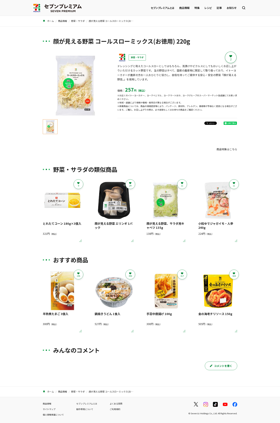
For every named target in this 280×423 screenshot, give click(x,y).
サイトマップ (49, 409)
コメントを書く (223, 366)
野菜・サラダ (78, 21)
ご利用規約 (115, 409)
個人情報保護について (53, 414)
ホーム (50, 21)
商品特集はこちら (226, 149)
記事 (219, 8)
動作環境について (84, 409)
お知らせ (231, 8)
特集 (197, 8)
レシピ (208, 8)
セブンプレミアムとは (162, 8)
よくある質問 (116, 403)
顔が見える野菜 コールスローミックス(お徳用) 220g (115, 21)
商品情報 (184, 8)
